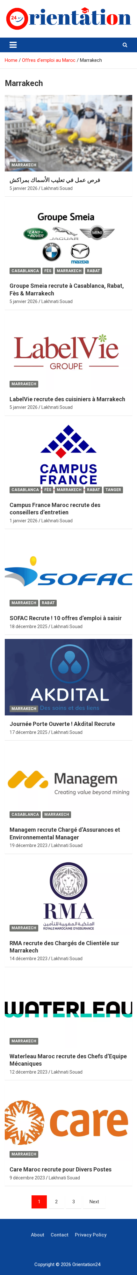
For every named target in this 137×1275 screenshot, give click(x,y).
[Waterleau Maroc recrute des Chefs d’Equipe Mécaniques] (68, 1009)
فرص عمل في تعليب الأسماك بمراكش (55, 180)
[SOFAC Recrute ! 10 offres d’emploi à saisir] (68, 571)
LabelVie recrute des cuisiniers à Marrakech (67, 399)
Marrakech (23, 165)
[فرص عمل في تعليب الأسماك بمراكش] (68, 133)
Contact (59, 1235)
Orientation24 (86, 1264)
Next (94, 1202)
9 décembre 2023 (27, 1177)
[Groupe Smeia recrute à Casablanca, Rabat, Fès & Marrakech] (68, 239)
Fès (47, 271)
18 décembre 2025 (28, 626)
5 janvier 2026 (24, 188)
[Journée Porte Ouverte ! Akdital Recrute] (68, 677)
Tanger (113, 490)
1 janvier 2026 (24, 520)
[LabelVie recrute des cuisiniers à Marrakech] (68, 352)
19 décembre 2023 (28, 845)
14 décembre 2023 (28, 958)
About (37, 1235)
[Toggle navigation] (13, 45)
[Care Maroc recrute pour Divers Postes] (68, 1122)
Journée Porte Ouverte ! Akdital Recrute (62, 724)
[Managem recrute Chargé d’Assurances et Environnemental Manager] (68, 782)
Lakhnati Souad (57, 188)
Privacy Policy (90, 1235)
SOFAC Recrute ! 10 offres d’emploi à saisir (66, 618)
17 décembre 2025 (28, 732)
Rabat (93, 271)
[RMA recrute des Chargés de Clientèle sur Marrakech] (68, 896)
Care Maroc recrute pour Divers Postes (61, 1169)
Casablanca (25, 271)
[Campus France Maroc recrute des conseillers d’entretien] (68, 458)
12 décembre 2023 (28, 1072)
